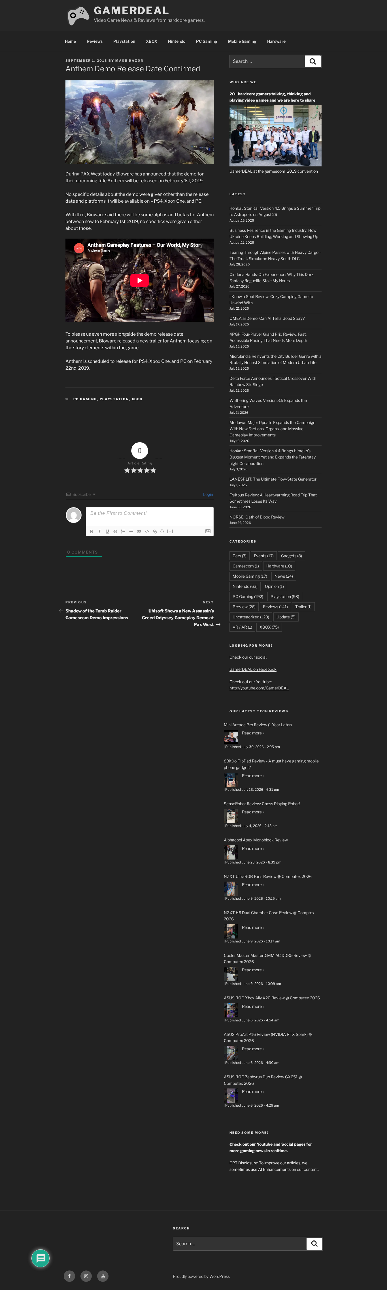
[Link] (155, 531)
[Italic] (99, 531)
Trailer (303, 606)
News (284, 576)
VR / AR (242, 627)
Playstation (124, 41)
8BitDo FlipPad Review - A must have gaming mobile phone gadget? (271, 764)
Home (70, 41)
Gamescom (246, 565)
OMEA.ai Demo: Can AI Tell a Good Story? (267, 318)
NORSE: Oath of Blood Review (256, 517)
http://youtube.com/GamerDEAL (259, 687)
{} (162, 531)
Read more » (253, 732)
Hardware (276, 41)
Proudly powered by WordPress (201, 1276)
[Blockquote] (139, 531)
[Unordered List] (131, 531)
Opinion (274, 586)
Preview (244, 606)
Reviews (95, 41)
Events (264, 555)
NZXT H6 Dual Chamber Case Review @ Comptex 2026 (269, 915)
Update (286, 616)
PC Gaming (206, 41)
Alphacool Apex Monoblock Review (256, 839)
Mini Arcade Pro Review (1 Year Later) (258, 724)
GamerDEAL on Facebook (253, 669)
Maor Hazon (129, 61)
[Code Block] (147, 531)
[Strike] (115, 531)
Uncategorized (251, 616)
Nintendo (176, 41)
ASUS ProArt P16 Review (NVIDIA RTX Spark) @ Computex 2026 (268, 1037)
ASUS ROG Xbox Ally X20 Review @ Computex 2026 (272, 997)
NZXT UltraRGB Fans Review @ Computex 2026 (268, 876)
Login (207, 494)
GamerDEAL (132, 10)
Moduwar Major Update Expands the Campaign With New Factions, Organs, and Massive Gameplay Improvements (272, 429)
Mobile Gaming (242, 41)
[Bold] (91, 531)
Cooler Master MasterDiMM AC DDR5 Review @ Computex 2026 (267, 958)
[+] (170, 531)
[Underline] (107, 531)
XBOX (151, 41)
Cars (239, 555)
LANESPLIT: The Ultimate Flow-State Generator (272, 479)
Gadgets (291, 555)
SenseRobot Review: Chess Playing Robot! (262, 803)
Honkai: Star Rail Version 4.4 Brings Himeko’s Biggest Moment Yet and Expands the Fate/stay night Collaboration (272, 457)
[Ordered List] (123, 531)
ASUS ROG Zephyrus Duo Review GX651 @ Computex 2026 (263, 1079)
